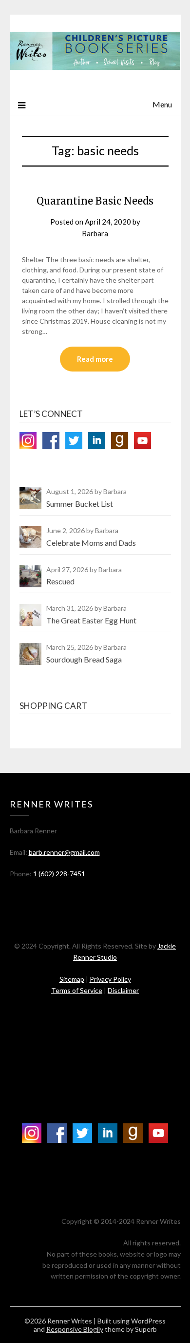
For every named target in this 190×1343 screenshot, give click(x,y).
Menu (162, 104)
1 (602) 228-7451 (59, 873)
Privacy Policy (110, 979)
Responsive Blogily (74, 1329)
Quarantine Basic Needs (95, 201)
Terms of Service (76, 990)
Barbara (95, 233)
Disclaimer (123, 990)
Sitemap (71, 979)
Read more (95, 358)
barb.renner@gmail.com (64, 852)
